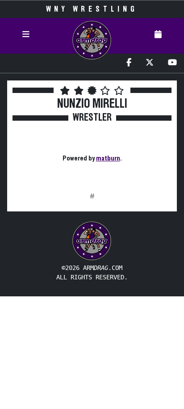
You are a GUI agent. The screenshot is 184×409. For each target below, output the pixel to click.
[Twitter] (149, 63)
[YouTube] (172, 63)
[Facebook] (128, 63)
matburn (108, 158)
